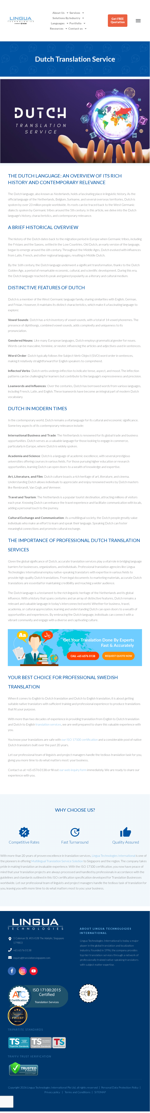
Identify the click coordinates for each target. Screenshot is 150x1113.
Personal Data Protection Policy (119, 1087)
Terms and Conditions (78, 1092)
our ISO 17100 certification (79, 739)
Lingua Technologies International (113, 855)
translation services (48, 724)
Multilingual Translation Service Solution (57, 861)
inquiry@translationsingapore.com (31, 957)
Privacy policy (52, 1092)
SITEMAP (100, 1092)
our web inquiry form (73, 770)
